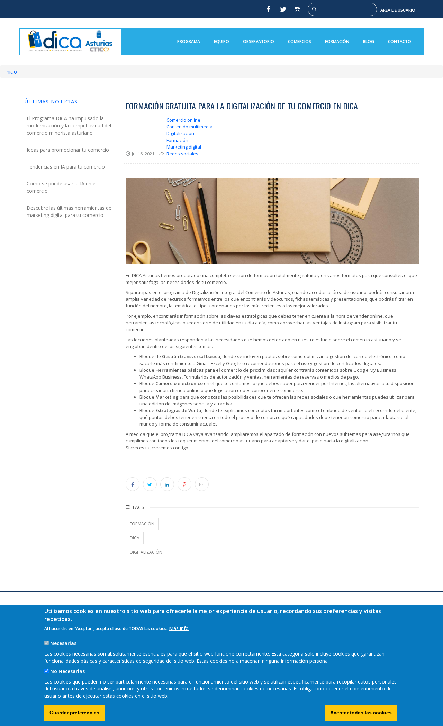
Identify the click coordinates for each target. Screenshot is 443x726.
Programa (188, 42)
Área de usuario (397, 10)
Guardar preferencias (74, 712)
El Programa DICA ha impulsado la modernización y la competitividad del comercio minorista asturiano (69, 125)
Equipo (221, 42)
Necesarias (63, 643)
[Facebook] (268, 9)
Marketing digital (183, 147)
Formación (337, 42)
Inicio (11, 71)
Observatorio (258, 42)
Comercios (299, 42)
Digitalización (180, 133)
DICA (134, 538)
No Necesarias (67, 671)
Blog (368, 42)
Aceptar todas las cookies (361, 712)
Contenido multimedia (189, 127)
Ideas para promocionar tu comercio (68, 149)
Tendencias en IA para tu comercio (66, 166)
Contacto (399, 42)
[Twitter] (283, 9)
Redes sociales (182, 154)
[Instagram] (298, 9)
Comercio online (183, 120)
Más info (179, 628)
